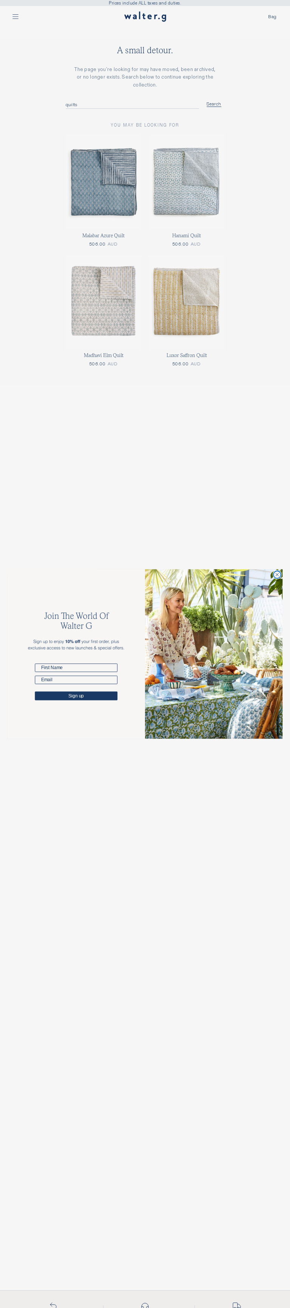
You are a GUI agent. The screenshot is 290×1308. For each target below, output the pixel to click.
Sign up (76, 696)
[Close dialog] (277, 574)
